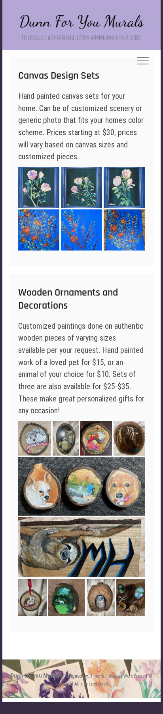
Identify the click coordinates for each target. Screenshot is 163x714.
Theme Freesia (105, 676)
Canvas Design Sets (58, 75)
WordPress (134, 676)
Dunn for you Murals (35, 676)
